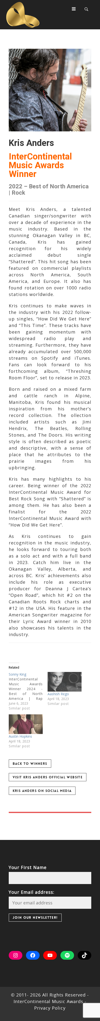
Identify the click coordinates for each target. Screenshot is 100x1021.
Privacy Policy (50, 1008)
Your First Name (28, 867)
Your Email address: (31, 892)
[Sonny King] (28, 691)
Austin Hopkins (20, 736)
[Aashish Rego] (65, 681)
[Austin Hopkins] (26, 724)
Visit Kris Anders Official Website (48, 777)
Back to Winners (30, 763)
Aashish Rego (58, 694)
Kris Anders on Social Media (42, 791)
